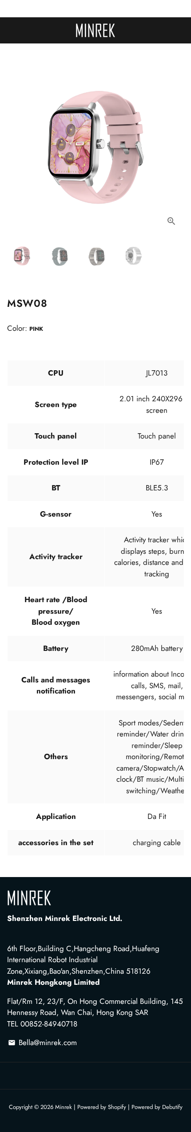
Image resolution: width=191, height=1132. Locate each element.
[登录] (182, 33)
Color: (25, 328)
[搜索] (12, 31)
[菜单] (9, 31)
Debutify (172, 1107)
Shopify (117, 1107)
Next (175, 145)
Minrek (63, 1107)
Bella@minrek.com (42, 1042)
